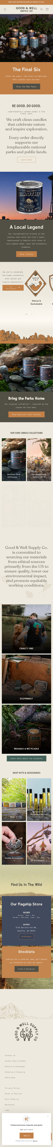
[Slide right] (32, 314)
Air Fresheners (38, 860)
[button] (5, 9)
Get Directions (26, 937)
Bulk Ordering (12, 1099)
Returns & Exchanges (15, 1066)
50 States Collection (38, 522)
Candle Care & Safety (15, 1061)
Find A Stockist (26, 969)
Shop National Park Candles (26, 414)
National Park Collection (13, 475)
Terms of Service (13, 1094)
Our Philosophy (11, 287)
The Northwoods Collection (39, 475)
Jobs (7, 1110)
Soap (12, 817)
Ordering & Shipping (15, 1072)
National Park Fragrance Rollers (39, 813)
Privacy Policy (12, 1088)
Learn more (26, 160)
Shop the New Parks (26, 86)
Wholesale (9, 1105)
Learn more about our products (26, 758)
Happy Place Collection (14, 522)
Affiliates (10, 1077)
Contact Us (10, 1055)
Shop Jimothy (26, 254)
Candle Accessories (14, 858)
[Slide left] (21, 314)
